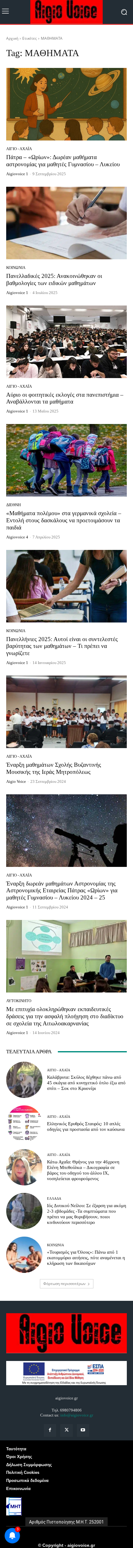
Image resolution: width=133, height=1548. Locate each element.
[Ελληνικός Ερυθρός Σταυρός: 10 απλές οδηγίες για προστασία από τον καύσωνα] (24, 1123)
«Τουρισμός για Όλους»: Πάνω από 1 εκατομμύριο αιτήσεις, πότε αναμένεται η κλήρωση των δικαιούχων (86, 1258)
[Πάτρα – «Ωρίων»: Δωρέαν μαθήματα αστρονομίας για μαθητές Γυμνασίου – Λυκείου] (66, 104)
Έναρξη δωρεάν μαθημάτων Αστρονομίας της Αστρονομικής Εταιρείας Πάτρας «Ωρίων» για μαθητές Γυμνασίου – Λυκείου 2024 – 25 (62, 890)
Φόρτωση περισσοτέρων (64, 1283)
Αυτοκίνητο (18, 1001)
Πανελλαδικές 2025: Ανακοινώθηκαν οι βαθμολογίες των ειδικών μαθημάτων (54, 279)
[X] (66, 1430)
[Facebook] (50, 1430)
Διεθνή (13, 505)
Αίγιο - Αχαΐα (19, 149)
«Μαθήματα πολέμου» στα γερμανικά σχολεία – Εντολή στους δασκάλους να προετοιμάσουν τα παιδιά (63, 520)
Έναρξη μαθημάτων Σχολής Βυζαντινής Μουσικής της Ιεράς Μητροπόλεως (53, 768)
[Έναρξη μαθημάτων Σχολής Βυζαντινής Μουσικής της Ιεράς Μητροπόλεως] (66, 712)
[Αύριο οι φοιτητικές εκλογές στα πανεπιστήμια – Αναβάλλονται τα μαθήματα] (66, 342)
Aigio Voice (16, 781)
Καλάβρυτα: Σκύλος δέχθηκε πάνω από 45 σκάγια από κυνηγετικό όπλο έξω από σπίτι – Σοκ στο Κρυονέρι (86, 1083)
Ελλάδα (54, 1198)
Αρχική (12, 38)
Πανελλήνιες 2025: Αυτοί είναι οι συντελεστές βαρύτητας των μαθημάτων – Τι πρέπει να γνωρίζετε (62, 646)
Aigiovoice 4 (17, 537)
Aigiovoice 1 (17, 174)
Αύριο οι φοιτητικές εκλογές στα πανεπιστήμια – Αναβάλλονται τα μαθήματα (64, 398)
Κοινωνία (15, 267)
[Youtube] (83, 1430)
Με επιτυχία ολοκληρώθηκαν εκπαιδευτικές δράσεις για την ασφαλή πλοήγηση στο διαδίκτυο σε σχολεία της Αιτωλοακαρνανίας (64, 1016)
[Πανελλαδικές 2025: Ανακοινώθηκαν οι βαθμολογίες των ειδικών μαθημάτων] (66, 223)
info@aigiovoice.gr (76, 1415)
